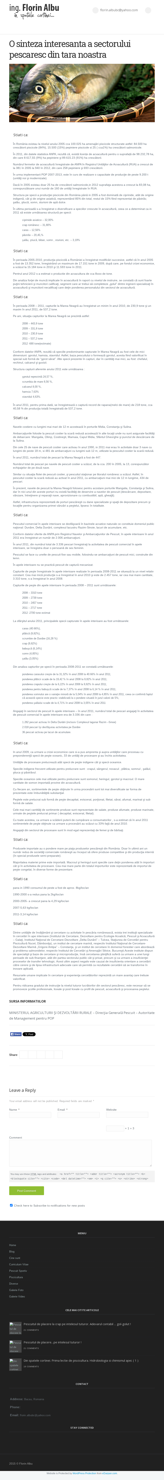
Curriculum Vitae (18, 1264)
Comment (15, 1137)
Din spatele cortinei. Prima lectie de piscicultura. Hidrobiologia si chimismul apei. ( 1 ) (81, 1360)
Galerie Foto (16, 1290)
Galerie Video (17, 1296)
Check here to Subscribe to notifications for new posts (49, 1205)
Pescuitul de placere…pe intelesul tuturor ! (52, 1342)
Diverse (13, 1283)
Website (111, 1109)
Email (62, 1109)
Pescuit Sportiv (18, 1270)
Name (14, 1109)
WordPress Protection (84, 1473)
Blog (11, 1251)
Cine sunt (14, 1258)
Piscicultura (16, 1277)
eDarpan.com (109, 1473)
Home (12, 1245)
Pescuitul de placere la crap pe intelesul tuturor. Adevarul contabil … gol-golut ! (77, 1324)
